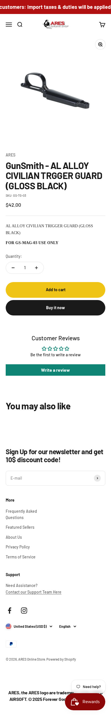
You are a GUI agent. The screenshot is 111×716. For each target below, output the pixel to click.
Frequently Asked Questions (21, 514)
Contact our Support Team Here (33, 592)
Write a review (55, 370)
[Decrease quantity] (13, 267)
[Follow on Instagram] (24, 610)
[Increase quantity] (36, 267)
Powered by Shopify (61, 659)
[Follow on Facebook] (9, 610)
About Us (14, 537)
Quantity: (14, 256)
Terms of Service (21, 556)
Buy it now (55, 307)
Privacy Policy (18, 546)
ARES (10, 154)
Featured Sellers (20, 527)
